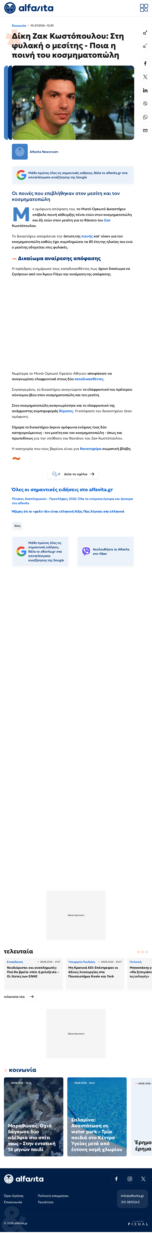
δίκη (17, 526)
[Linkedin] (145, 90)
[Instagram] (129, 1178)
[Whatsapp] (145, 117)
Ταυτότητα (45, 1202)
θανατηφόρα (91, 448)
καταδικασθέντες (89, 379)
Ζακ (107, 220)
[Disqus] (76, 630)
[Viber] (145, 103)
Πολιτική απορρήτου (53, 1196)
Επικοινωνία (13, 1202)
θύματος (66, 411)
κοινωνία (22, 1069)
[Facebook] (145, 63)
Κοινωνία (19, 25)
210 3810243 (130, 1202)
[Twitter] (145, 76)
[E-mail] (145, 130)
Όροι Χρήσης (14, 1196)
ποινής (87, 236)
